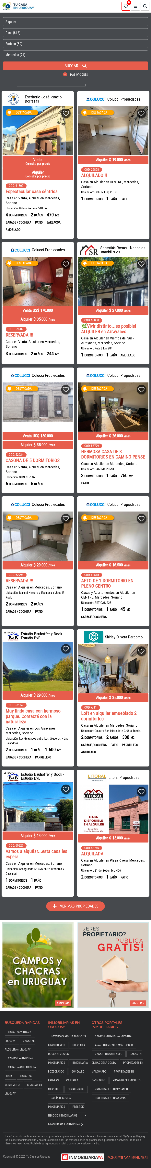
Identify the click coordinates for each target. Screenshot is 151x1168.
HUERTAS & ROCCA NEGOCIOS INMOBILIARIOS (66, 1054)
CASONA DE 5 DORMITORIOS (33, 460)
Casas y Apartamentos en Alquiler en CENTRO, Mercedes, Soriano (108, 595)
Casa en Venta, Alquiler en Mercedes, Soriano (33, 200)
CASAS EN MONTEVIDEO (108, 1054)
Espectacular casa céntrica (32, 191)
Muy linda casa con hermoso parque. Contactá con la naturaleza (33, 716)
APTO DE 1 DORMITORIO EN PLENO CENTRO (107, 583)
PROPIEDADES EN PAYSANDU (111, 1089)
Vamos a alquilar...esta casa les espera (36, 854)
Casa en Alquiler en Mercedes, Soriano (109, 463)
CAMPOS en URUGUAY (20, 1058)
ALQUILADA (92, 853)
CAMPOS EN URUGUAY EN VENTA (113, 1036)
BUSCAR (71, 65)
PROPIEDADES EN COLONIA (110, 1098)
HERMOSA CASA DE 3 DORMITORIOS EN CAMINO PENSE (113, 454)
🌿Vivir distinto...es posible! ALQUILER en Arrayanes (108, 329)
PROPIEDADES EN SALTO (127, 1080)
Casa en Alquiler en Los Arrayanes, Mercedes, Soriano (31, 730)
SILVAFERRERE (76, 1089)
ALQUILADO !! (94, 175)
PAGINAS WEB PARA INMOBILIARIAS (128, 1157)
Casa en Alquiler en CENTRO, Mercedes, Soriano (110, 184)
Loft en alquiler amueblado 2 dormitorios (109, 716)
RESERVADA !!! (19, 335)
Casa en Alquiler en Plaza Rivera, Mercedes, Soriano (113, 862)
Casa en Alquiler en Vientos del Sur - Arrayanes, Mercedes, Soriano (107, 340)
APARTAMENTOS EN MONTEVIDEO (114, 1045)
